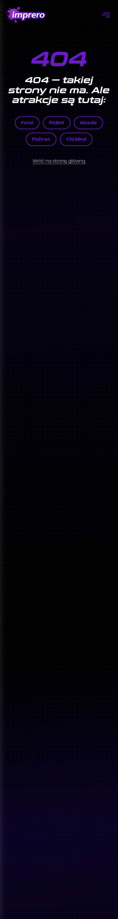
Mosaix (88, 122)
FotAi (27, 122)
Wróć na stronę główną (59, 161)
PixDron (41, 139)
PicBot (56, 122)
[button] (106, 15)
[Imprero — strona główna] (26, 15)
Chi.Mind (76, 139)
